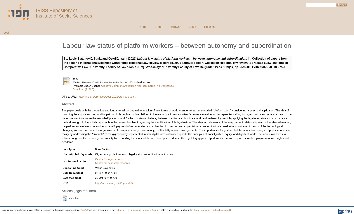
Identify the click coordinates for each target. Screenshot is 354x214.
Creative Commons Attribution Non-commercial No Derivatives (137, 85)
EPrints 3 (83, 210)
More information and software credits (213, 210)
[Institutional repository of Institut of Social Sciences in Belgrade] (20, 12)
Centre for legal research (109, 159)
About (159, 26)
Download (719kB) (83, 89)
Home (143, 26)
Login (7, 32)
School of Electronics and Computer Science (138, 210)
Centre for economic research (112, 163)
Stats (192, 26)
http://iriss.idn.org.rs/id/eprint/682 (114, 183)
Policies (209, 26)
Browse (176, 26)
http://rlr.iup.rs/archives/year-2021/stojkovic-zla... (107, 96)
